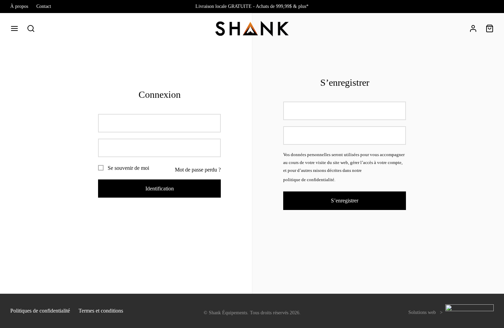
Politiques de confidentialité (40, 311)
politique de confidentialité (308, 179)
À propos (19, 6)
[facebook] (475, 6)
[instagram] (488, 6)
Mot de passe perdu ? (198, 170)
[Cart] (489, 28)
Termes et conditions (101, 311)
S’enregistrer (344, 200)
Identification (159, 188)
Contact (43, 6)
